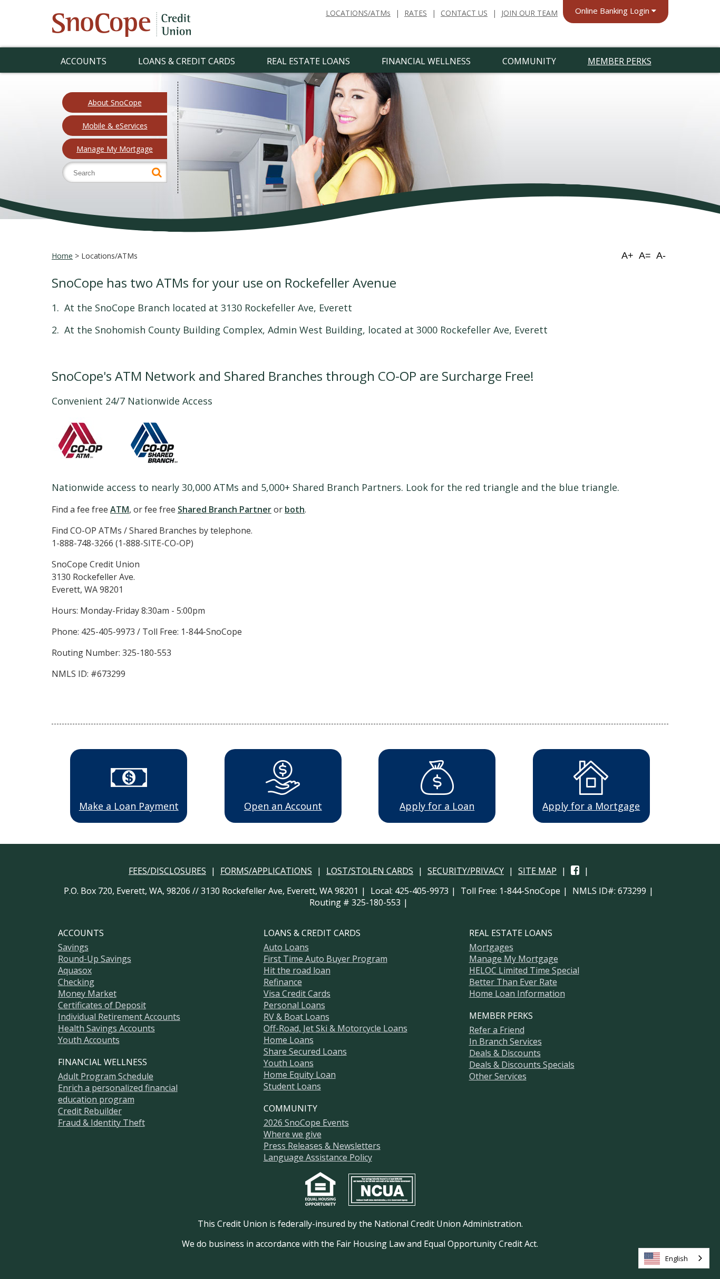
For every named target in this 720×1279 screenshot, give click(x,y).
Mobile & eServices (115, 126)
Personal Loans (294, 1005)
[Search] (157, 172)
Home (62, 256)
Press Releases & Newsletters (322, 1146)
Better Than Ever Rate (513, 982)
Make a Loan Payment (129, 806)
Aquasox (75, 970)
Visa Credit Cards (297, 993)
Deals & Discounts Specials (522, 1064)
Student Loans (292, 1086)
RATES (415, 13)
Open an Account (283, 806)
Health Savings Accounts (106, 1028)
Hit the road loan (297, 970)
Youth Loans (289, 1063)
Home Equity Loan (300, 1074)
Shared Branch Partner (224, 509)
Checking (76, 982)
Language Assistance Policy (318, 1157)
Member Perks (619, 61)
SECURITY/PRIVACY (465, 871)
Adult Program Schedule (105, 1076)
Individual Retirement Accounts (119, 1016)
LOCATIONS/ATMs (358, 13)
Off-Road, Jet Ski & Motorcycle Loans (335, 1028)
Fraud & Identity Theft (101, 1122)
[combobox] (673, 1258)
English (676, 1258)
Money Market (87, 993)
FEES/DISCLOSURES (167, 871)
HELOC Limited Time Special (524, 970)
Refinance (283, 982)
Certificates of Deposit (102, 1005)
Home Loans (289, 1040)
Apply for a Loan (437, 806)
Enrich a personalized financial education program (118, 1093)
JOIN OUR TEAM (529, 13)
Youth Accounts (89, 1040)
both (295, 509)
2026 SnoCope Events (306, 1122)
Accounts (83, 61)
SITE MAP (537, 871)
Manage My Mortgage (114, 149)
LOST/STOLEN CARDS (369, 871)
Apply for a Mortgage (591, 806)
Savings (73, 947)
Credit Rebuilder (90, 1111)
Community (529, 61)
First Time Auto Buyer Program (325, 959)
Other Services (498, 1076)
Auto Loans (286, 947)
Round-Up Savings (94, 959)
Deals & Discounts (505, 1053)
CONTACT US (464, 13)
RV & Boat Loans (296, 1016)
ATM (119, 509)
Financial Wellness (426, 61)
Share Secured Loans (305, 1051)
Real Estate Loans (308, 61)
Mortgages (491, 947)
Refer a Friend (496, 1030)
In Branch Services (505, 1041)
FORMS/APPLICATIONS (266, 871)
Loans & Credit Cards (186, 61)
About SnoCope (115, 102)
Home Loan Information (517, 993)
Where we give (293, 1134)
